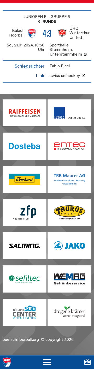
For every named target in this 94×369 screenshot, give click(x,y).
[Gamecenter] (87, 362)
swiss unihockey (65, 76)
